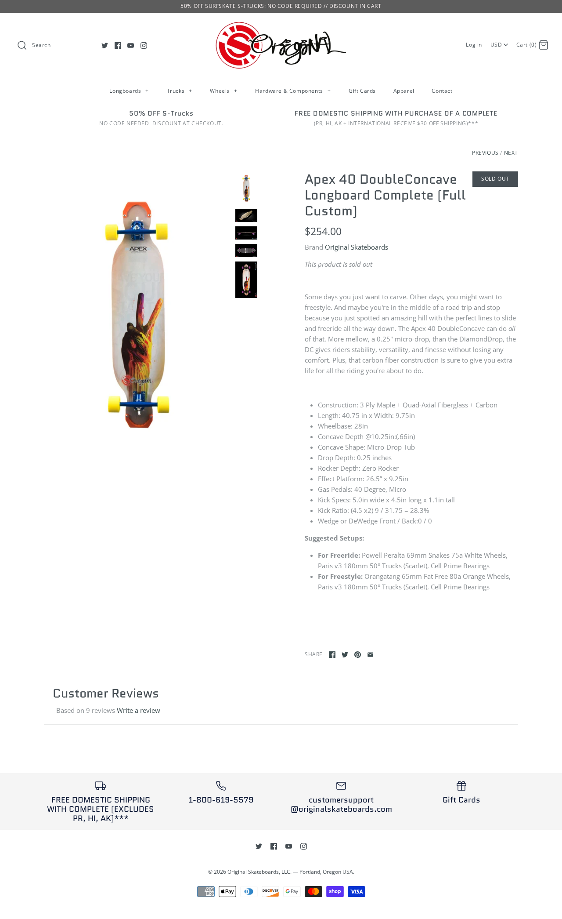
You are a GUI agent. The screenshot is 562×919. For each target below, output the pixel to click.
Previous (485, 152)
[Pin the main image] (357, 654)
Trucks (179, 90)
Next (511, 152)
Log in (474, 44)
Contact (442, 90)
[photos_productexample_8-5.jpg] (246, 215)
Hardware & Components (293, 90)
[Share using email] (370, 654)
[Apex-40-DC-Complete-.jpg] (137, 311)
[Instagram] (143, 45)
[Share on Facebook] (332, 654)
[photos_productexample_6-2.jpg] (246, 250)
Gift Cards (362, 90)
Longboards (128, 90)
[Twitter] (104, 45)
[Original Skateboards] (281, 26)
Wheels (223, 90)
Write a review (138, 710)
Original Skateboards (356, 247)
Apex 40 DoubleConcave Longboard (381, 187)
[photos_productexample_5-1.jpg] (246, 233)
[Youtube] (130, 45)
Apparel (403, 90)
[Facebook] (118, 45)
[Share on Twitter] (345, 654)
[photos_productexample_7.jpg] (246, 280)
